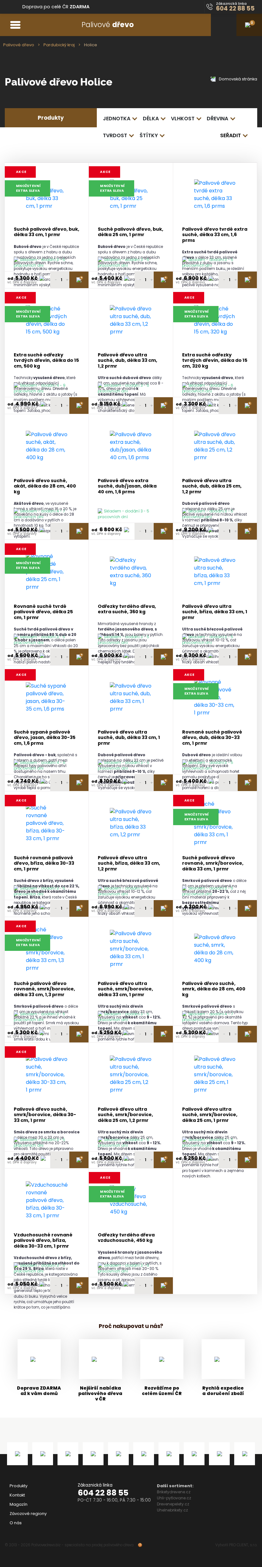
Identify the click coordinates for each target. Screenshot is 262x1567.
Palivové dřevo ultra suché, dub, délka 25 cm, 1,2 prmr (212, 486)
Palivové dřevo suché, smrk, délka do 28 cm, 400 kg (213, 989)
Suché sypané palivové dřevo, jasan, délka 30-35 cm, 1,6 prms (44, 737)
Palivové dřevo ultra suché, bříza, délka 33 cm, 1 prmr (214, 612)
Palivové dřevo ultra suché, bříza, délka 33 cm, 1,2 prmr (129, 863)
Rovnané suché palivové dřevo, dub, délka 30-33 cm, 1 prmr (212, 737)
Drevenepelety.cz (173, 1504)
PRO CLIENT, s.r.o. (243, 1545)
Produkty (18, 1486)
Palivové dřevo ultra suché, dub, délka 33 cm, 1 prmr (129, 737)
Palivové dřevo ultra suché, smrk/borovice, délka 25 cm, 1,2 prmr (125, 1115)
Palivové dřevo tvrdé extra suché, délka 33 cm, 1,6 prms (214, 235)
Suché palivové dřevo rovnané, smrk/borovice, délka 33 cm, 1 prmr (212, 863)
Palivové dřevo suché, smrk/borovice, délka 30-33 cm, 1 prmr (45, 1115)
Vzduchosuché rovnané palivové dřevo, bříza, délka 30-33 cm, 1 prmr (43, 1240)
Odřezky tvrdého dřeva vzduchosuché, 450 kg (126, 1237)
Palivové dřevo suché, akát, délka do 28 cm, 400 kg (45, 486)
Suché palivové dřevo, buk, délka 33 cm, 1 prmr (46, 232)
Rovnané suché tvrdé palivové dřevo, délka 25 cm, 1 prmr (43, 612)
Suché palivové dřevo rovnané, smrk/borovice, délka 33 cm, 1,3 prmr (44, 989)
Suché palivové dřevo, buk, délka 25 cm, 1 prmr (130, 232)
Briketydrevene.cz (173, 1492)
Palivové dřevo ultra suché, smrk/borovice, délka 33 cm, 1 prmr (125, 989)
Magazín (18, 1504)
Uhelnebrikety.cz (172, 1510)
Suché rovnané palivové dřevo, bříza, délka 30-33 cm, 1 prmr (44, 863)
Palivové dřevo (18, 45)
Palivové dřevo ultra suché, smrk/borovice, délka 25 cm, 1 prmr (209, 1115)
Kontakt (17, 1495)
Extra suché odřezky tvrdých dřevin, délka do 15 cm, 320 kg (214, 360)
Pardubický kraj (59, 45)
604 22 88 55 (103, 1492)
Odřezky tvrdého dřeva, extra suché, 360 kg (127, 609)
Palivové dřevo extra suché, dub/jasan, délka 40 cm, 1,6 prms (127, 486)
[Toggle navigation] (15, 24)
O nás (16, 1523)
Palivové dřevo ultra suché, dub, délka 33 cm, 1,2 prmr (127, 360)
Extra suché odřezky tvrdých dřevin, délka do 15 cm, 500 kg (46, 360)
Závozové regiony (28, 1513)
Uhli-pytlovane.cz (174, 1498)
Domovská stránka (237, 79)
